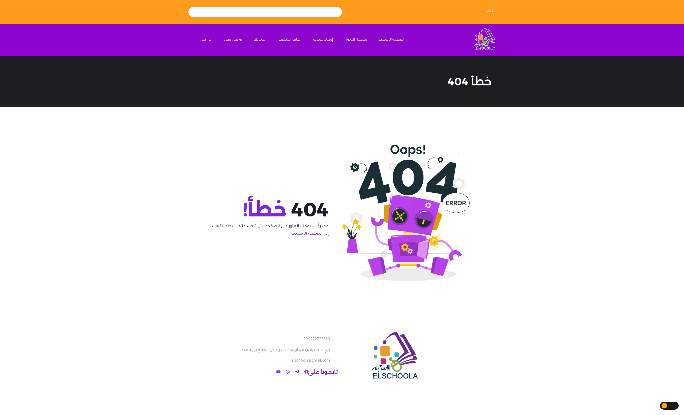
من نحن (206, 40)
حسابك (260, 40)
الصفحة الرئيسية (392, 40)
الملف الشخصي (289, 40)
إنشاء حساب (323, 40)
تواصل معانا (232, 40)
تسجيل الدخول (356, 40)
